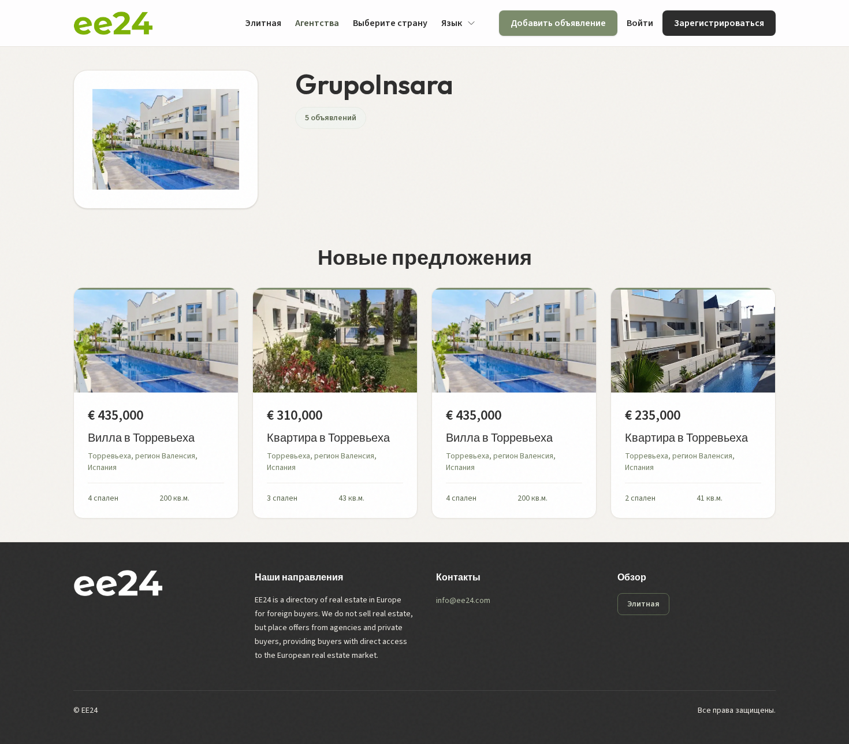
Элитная (263, 23)
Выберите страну (390, 23)
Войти (640, 23)
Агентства (317, 23)
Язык (451, 23)
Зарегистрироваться (719, 23)
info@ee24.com (463, 600)
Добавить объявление (558, 23)
